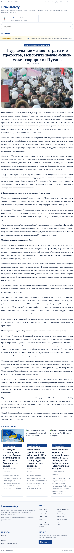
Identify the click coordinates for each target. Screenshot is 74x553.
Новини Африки (43, 522)
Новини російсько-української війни (37, 45)
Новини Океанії (61, 514)
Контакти (70, 2)
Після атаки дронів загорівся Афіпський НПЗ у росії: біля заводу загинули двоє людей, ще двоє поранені (36, 457)
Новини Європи (43, 516)
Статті (58, 522)
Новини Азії (42, 519)
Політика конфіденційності (9, 543)
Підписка (47, 2)
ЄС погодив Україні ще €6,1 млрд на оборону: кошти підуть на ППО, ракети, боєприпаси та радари (12, 457)
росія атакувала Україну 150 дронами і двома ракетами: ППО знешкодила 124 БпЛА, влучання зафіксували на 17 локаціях (61, 459)
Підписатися (45, 542)
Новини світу (10, 7)
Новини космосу (62, 519)
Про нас (62, 2)
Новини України (43, 509)
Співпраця (55, 2)
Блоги (58, 524)
